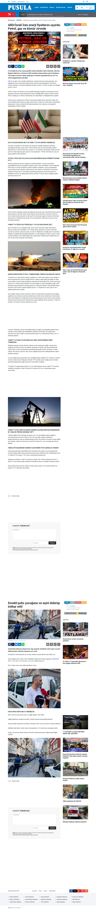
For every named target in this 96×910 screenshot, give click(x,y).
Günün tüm (83, 14)
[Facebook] (9, 66)
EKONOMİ (19, 20)
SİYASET (51, 7)
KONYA (37, 7)
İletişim (45, 891)
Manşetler (13, 1)
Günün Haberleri (21, 1)
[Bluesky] (16, 66)
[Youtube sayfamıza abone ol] (79, 890)
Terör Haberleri (45, 902)
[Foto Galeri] (87, 1)
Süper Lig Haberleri (14, 899)
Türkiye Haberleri (13, 897)
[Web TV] (83, 1)
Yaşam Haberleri (76, 902)
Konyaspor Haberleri (62, 897)
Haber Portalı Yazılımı (15, 907)
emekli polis (55, 659)
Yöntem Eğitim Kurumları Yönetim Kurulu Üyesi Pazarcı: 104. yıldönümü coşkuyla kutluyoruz (45, 14)
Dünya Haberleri (61, 902)
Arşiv (27, 1)
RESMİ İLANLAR (60, 7)
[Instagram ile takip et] (82, 890)
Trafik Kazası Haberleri (15, 902)
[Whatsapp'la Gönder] (22, 66)
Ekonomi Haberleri (30, 902)
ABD (9, 81)
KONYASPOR (44, 7)
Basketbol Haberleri (46, 899)
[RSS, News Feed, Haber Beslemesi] (86, 890)
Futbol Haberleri (29, 897)
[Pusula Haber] (20, 7)
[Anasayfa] (9, 1)
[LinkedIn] (19, 66)
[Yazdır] (47, 66)
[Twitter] (12, 66)
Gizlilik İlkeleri (52, 891)
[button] (51, 66)
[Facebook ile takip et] (71, 890)
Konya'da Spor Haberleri (31, 899)
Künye (40, 891)
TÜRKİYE (69, 7)
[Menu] (77, 7)
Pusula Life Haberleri (77, 897)
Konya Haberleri (45, 897)
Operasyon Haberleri (62, 899)
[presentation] (13, 14)
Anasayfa (12, 20)
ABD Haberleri (76, 899)
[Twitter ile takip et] (75, 890)
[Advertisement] (34, 315)
